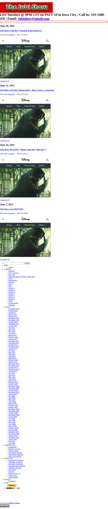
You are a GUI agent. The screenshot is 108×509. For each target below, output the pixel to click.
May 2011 (11, 354)
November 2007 (13, 434)
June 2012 (11, 330)
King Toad (12, 470)
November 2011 (13, 343)
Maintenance (12, 280)
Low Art (11, 472)
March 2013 (12, 314)
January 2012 (12, 339)
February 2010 (13, 383)
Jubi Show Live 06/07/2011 (12, 209)
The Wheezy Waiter (15, 453)
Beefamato (12, 481)
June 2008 (11, 420)
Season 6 (11, 299)
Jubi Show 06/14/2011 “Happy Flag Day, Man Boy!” (23, 149)
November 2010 (13, 366)
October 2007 (13, 436)
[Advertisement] (54, 495)
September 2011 (13, 347)
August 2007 (12, 439)
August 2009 (12, 394)
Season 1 (11, 288)
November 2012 (13, 320)
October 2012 (13, 322)
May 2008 (11, 422)
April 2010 (12, 379)
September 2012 (13, 324)
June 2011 (11, 352)
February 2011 (13, 360)
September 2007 (13, 437)
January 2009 (12, 407)
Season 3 (11, 294)
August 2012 (12, 326)
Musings (11, 282)
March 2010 (12, 381)
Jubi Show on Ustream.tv (16, 466)
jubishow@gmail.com (33, 18)
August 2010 (12, 371)
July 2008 (11, 419)
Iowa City (11, 275)
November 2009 (13, 388)
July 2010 (11, 373)
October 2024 (13, 311)
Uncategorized (13, 303)
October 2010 (13, 367)
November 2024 (13, 309)
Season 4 (11, 295)
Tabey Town (12, 475)
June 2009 (11, 398)
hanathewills (12, 447)
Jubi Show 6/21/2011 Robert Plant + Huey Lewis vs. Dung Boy (27, 90)
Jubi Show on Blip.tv (15, 462)
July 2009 (11, 396)
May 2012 (11, 331)
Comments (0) (4, 81)
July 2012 (11, 328)
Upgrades (11, 305)
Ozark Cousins (13, 451)
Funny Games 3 (13, 273)
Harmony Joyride (14, 449)
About (10, 267)
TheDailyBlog (13, 477)
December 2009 (13, 386)
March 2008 (12, 426)
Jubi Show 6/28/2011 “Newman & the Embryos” (21, 31)
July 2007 (11, 441)
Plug (9, 286)
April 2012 (12, 333)
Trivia (10, 301)
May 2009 (11, 400)
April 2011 (12, 356)
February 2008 (13, 428)
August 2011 (12, 348)
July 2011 (11, 350)
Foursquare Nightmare (15, 460)
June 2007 (11, 443)
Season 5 (11, 297)
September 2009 (13, 392)
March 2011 (12, 358)
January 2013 (12, 316)
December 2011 (13, 341)
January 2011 (12, 362)
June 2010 (11, 375)
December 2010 (13, 364)
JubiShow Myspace (15, 468)
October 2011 (13, 345)
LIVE (10, 278)
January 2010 (12, 384)
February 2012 (13, 337)
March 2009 (12, 403)
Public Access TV (14, 473)
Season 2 (11, 290)
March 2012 (12, 335)
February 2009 (13, 405)
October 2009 (13, 390)
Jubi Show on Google (15, 464)
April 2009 (12, 401)
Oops (10, 284)
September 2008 (13, 415)
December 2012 (13, 318)
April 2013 (12, 312)
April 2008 (12, 424)
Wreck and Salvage (14, 456)
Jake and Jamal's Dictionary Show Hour (21, 277)
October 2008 (13, 413)
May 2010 (11, 377)
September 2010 (13, 369)
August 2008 (12, 417)
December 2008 (13, 409)
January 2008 (12, 430)
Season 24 (11, 292)
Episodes (11, 35)
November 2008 (13, 411)
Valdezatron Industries (15, 454)
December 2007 (13, 432)
